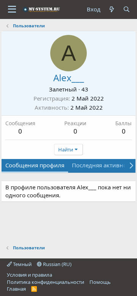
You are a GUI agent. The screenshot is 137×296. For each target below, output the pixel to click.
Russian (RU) (57, 264)
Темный (22, 264)
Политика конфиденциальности (45, 282)
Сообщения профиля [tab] (34, 165)
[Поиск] (126, 9)
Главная (16, 288)
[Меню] (12, 9)
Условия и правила (29, 274)
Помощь (100, 282)
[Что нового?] (111, 9)
